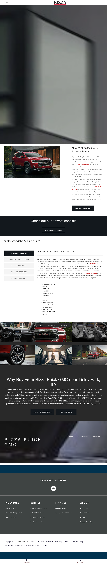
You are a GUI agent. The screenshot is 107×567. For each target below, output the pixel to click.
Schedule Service (37, 513)
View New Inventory (83, 208)
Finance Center (61, 508)
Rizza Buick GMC (23, 542)
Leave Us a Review (88, 522)
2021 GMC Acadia (83, 164)
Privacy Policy (37, 542)
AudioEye (80, 542)
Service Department (39, 508)
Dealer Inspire (40, 545)
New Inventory (66, 412)
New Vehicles (83, 436)
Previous (3, 72)
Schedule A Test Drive (42, 412)
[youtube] (53, 488)
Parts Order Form (38, 522)
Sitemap (59, 542)
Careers (83, 517)
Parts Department (38, 517)
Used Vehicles (10, 517)
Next (104, 73)
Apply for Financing (63, 513)
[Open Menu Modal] (6, 2)
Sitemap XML (69, 542)
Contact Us (98, 436)
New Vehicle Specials (53, 230)
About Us (84, 508)
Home (71, 436)
